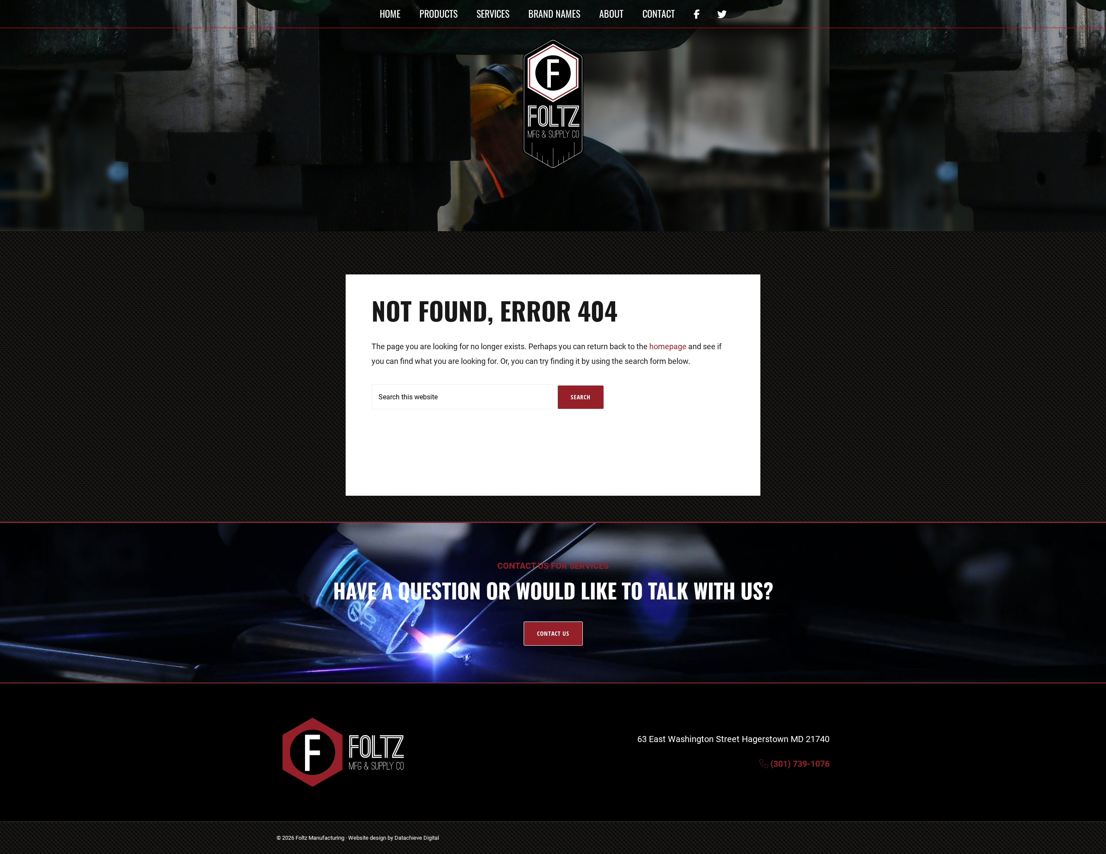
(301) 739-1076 (799, 763)
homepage (667, 346)
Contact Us (553, 633)
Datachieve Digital (416, 837)
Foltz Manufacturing (320, 837)
